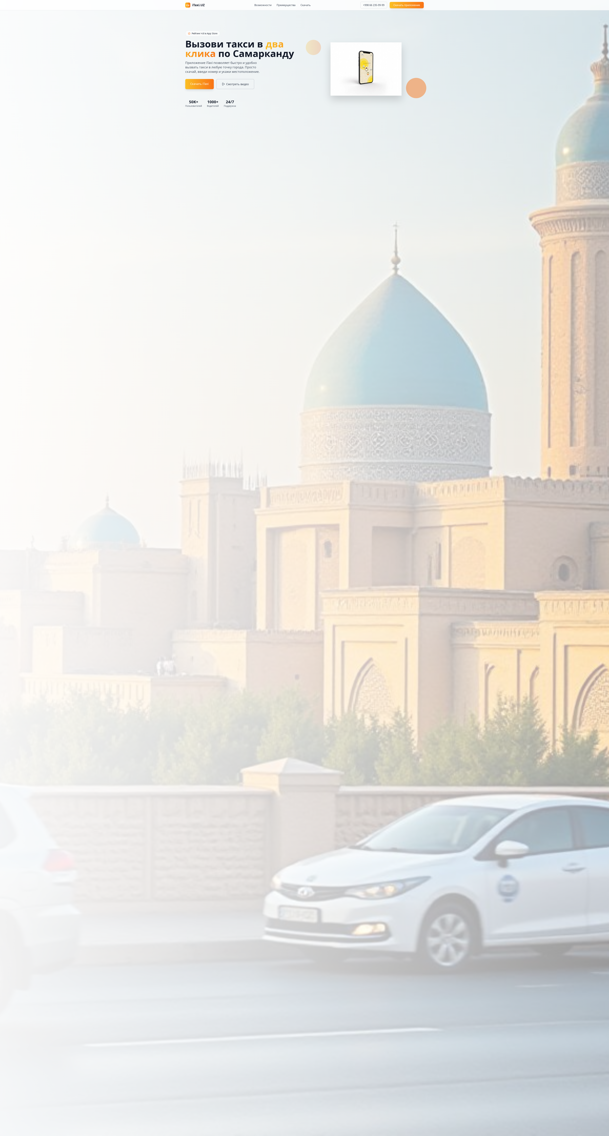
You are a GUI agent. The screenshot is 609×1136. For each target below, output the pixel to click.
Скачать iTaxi (199, 84)
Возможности (263, 5)
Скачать (306, 5)
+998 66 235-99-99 (373, 5)
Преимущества (286, 5)
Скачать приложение (406, 5)
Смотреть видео (237, 84)
